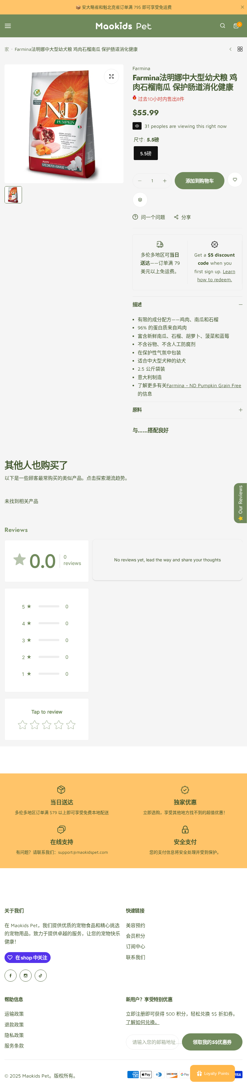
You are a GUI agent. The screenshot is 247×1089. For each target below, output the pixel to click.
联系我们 (135, 957)
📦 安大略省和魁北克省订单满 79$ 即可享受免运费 (124, 7)
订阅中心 (135, 946)
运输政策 (14, 1014)
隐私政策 (14, 1035)
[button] (47, 606)
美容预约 (135, 925)
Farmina (141, 68)
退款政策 (14, 1024)
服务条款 (14, 1045)
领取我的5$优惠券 (212, 1042)
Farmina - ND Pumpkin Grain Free (204, 385)
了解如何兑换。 (143, 1022)
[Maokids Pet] (123, 25)
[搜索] (222, 25)
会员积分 (135, 936)
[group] (64, 123)
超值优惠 (214, 812)
